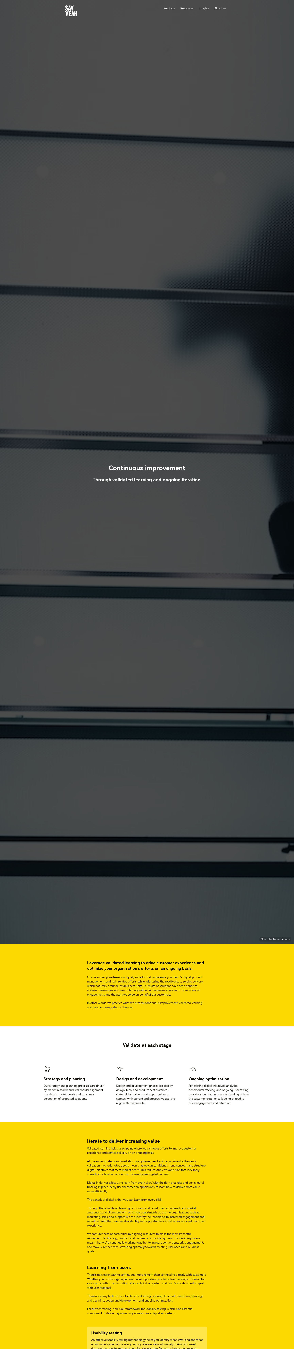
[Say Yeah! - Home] (71, 11)
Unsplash (285, 939)
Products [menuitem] (169, 8)
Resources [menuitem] (186, 8)
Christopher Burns (270, 939)
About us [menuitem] (220, 8)
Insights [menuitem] (204, 8)
